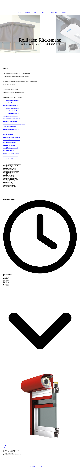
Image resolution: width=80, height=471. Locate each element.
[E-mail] (5, 445)
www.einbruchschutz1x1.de (10, 156)
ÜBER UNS (44, 12)
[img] (40, 34)
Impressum (63, 12)
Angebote (27, 12)
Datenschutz (54, 12)
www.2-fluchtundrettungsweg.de (11, 153)
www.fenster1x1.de (8, 158)
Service (35, 12)
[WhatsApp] (4, 448)
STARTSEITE (18, 12)
